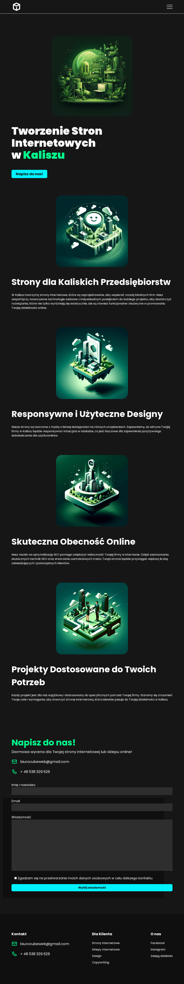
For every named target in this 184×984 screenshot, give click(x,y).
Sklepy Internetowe (106, 949)
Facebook (158, 943)
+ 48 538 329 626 (35, 771)
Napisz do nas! (29, 173)
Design (97, 956)
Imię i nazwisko (23, 785)
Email (16, 801)
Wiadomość (21, 817)
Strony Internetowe (106, 943)
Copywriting (100, 962)
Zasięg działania (161, 956)
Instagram (158, 949)
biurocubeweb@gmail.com (44, 761)
